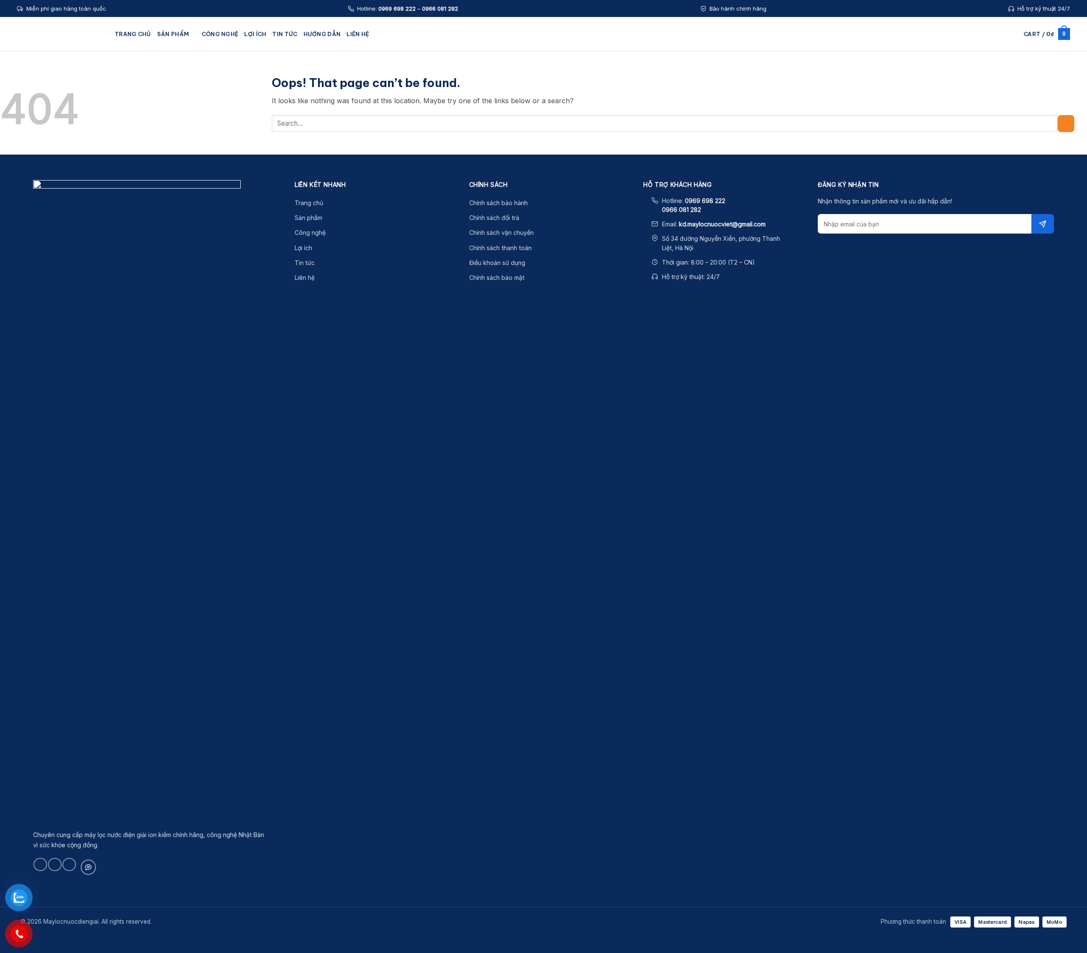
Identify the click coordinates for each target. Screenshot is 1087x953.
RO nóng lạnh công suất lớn (603, 99)
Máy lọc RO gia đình (593, 111)
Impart (388, 159)
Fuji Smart (393, 86)
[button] (1014, 33)
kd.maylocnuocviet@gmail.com (722, 224)
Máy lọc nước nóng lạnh (506, 99)
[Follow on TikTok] (54, 864)
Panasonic (394, 123)
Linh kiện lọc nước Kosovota (697, 99)
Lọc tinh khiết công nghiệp (602, 135)
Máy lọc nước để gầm (502, 74)
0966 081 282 (440, 8)
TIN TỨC (284, 34)
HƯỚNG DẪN (322, 34)
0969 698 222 (397, 8)
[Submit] (1066, 123)
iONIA (387, 147)
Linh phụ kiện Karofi (687, 86)
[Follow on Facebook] (40, 864)
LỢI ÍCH (255, 34)
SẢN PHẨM (173, 34)
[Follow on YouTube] (69, 864)
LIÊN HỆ (357, 34)
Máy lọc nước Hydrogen (506, 86)
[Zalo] (88, 867)
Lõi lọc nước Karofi (686, 74)
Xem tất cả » (397, 172)
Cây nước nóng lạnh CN (599, 86)
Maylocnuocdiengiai (61, 34)
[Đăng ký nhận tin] (1042, 224)
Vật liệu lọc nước (683, 111)
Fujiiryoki (391, 135)
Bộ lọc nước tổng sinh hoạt (603, 74)
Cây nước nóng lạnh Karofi (509, 135)
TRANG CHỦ (133, 34)
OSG (386, 111)
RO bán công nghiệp (594, 123)
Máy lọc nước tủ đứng (503, 111)
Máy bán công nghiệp (503, 123)
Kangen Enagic (400, 74)
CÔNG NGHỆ (220, 34)
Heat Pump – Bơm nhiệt (692, 123)
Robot (388, 99)
